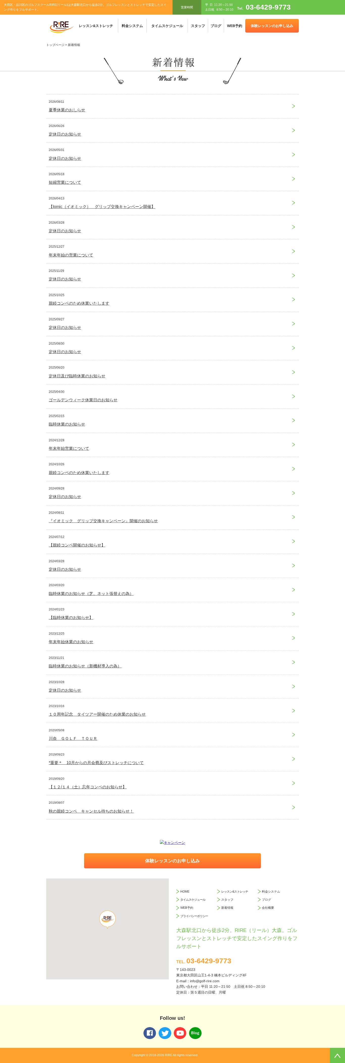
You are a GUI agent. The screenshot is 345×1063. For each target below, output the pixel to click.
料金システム (132, 26)
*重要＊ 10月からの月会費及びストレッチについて (96, 763)
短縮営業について (65, 182)
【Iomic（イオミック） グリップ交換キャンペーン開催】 (102, 206)
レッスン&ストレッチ (96, 26)
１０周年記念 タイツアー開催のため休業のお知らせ (97, 714)
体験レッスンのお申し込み (272, 26)
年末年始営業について (69, 448)
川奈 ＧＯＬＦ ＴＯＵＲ (73, 738)
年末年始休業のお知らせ (71, 642)
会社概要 (268, 908)
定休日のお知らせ (65, 134)
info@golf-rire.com (204, 981)
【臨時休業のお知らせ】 (71, 617)
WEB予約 (234, 26)
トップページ (55, 45)
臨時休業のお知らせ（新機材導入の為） (85, 666)
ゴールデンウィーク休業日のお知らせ (83, 400)
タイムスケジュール (167, 26)
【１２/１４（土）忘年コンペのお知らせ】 (88, 787)
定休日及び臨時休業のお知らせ (77, 376)
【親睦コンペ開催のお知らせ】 (77, 545)
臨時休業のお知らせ (67, 424)
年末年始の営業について (71, 255)
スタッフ (198, 26)
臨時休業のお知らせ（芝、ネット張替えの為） (91, 593)
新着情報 (227, 908)
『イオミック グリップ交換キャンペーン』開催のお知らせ (103, 521)
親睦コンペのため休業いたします (79, 303)
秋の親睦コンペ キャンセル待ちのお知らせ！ (91, 811)
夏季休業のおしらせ (67, 110)
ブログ (216, 26)
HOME (184, 891)
